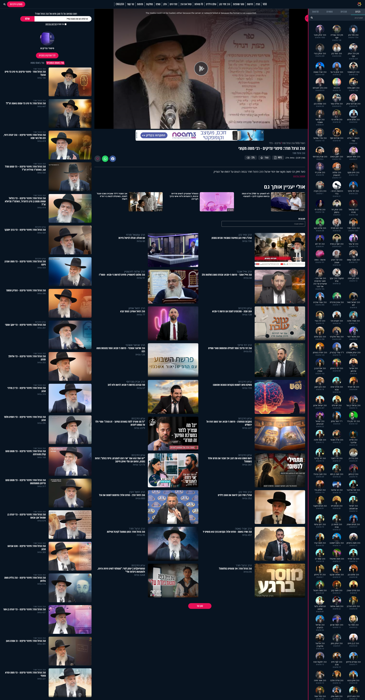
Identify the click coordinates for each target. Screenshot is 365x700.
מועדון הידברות (16, 4)
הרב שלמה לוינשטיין (134, 271)
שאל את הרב (185, 4)
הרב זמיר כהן (224, 4)
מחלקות (149, 4)
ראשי (303, 143)
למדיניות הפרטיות (51, 24)
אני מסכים (54, 24)
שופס (158, 4)
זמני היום (173, 4)
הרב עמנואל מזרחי (135, 234)
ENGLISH (120, 4)
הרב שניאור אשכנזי (135, 345)
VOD (265, 4)
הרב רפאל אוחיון (137, 308)
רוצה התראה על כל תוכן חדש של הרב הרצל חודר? (56, 14)
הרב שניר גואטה (243, 528)
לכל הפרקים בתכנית (47, 55)
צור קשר (130, 4)
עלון (165, 4)
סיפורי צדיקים (298, 176)
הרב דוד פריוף (245, 345)
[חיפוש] (312, 18)
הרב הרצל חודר (288, 143)
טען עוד (200, 606)
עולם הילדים (211, 4)
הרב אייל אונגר (244, 271)
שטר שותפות (238, 4)
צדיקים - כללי (275, 143)
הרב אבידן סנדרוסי (135, 381)
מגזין (258, 4)
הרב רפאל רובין (137, 492)
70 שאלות (198, 4)
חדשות (250, 4)
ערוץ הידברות (245, 308)
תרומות (140, 4)
